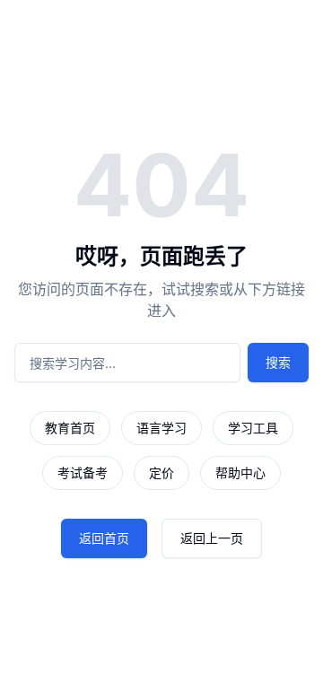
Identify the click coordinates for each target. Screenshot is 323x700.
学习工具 (253, 427)
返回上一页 (211, 538)
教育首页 (70, 427)
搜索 (278, 362)
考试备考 (82, 472)
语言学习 (161, 427)
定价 (161, 472)
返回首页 (104, 538)
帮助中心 (240, 472)
